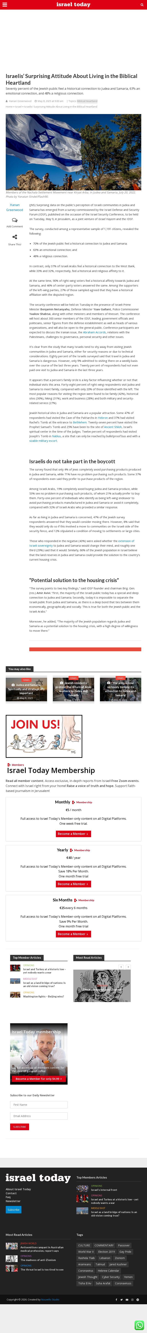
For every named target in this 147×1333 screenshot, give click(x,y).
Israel (18, 106)
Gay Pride (125, 1251)
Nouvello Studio (50, 1299)
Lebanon (104, 1258)
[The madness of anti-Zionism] (12, 1258)
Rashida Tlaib (86, 1258)
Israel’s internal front (104, 1189)
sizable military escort (43, 441)
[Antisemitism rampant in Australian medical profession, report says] (12, 1246)
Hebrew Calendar (108, 1270)
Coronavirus (85, 1270)
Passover (124, 1245)
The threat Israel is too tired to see (42, 1269)
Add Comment (15, 226)
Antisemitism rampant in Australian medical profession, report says (42, 1249)
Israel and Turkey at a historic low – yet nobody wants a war (44, 971)
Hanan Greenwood (20, 101)
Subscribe (14, 1209)
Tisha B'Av (84, 1283)
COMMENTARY (104, 1245)
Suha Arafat (103, 1283)
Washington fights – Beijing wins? (43, 996)
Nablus (56, 436)
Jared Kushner (118, 1264)
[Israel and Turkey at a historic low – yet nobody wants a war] (15, 967)
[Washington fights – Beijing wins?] (15, 994)
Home (9, 106)
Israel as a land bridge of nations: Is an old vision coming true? (44, 984)
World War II (86, 1251)
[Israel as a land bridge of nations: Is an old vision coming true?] (15, 980)
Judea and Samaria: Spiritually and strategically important (26, 689)
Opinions (28, 965)
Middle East (30, 979)
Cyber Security (111, 1277)
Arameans (84, 1264)
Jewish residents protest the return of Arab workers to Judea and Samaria (73, 689)
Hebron (103, 418)
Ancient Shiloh (113, 427)
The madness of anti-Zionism (102, 989)
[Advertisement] (73, 44)
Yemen (128, 1277)
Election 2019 (106, 1251)
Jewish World (28, 1243)
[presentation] (120, 967)
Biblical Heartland (87, 101)
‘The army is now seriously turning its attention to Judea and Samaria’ (120, 689)
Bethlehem (80, 422)
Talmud (100, 1264)
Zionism (120, 1258)
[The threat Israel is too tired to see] (12, 1268)
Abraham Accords (94, 332)
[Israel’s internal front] (82, 1188)
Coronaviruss (123, 1283)
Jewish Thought (87, 1277)
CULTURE (84, 1245)
